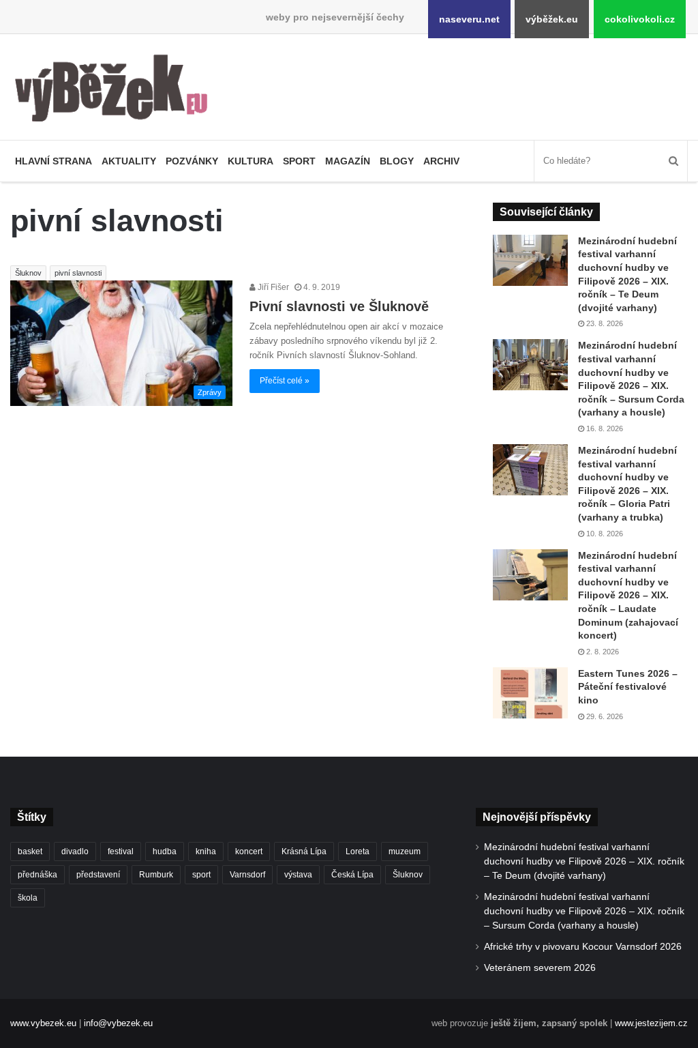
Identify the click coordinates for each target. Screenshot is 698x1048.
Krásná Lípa (304, 851)
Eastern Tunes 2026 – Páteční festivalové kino (628, 686)
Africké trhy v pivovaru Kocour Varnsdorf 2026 (583, 947)
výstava (298, 874)
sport (201, 874)
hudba (165, 851)
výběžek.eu (552, 19)
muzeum (405, 851)
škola (27, 898)
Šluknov (28, 273)
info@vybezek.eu (118, 1023)
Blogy (397, 161)
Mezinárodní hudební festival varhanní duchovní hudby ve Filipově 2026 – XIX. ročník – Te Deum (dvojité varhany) (584, 861)
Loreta (357, 851)
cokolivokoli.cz (640, 19)
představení (98, 874)
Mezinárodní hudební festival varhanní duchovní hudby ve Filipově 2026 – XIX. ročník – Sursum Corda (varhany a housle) (584, 911)
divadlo (75, 851)
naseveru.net (469, 19)
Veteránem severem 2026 (540, 968)
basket (30, 851)
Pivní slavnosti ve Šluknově (339, 306)
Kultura (250, 161)
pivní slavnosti (78, 273)
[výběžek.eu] (116, 90)
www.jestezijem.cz (651, 1023)
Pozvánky (192, 161)
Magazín (347, 161)
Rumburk (156, 874)
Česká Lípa (352, 874)
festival (121, 851)
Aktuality (129, 161)
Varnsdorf (247, 874)
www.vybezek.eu (43, 1023)
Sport (299, 161)
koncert (248, 851)
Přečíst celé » (284, 380)
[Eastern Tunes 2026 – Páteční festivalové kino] (530, 692)
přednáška (37, 874)
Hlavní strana (53, 161)
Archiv (441, 161)
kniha (206, 851)
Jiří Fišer (272, 287)
